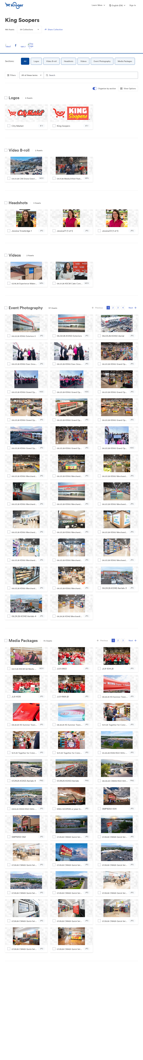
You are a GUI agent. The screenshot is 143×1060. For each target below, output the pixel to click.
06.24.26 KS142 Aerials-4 (24, 616)
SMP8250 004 (109, 808)
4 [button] (123, 307)
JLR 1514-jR (108, 668)
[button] (117, 5)
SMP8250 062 (19, 836)
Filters (13, 75)
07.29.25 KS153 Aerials (68, 780)
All (25, 61)
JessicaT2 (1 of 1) (110, 230)
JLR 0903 (62, 668)
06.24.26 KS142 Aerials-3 (114, 588)
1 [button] (108, 307)
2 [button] (113, 307)
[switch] (104, 88)
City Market (18, 125)
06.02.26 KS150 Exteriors (69, 335)
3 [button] (118, 307)
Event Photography (102, 61)
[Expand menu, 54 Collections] (36, 29)
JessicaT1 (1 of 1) (65, 230)
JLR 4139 (16, 696)
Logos (36, 61)
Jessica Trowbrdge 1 (22, 230)
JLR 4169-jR (63, 696)
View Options (130, 88)
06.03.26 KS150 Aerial (113, 335)
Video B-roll (51, 61)
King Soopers (63, 125)
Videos (83, 61)
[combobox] (31, 75)
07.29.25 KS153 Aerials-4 (24, 780)
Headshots (68, 61)
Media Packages (125, 61)
